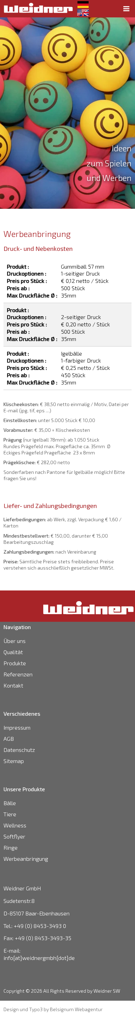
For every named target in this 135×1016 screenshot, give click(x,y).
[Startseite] (38, 7)
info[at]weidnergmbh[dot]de (39, 957)
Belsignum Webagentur (76, 1009)
